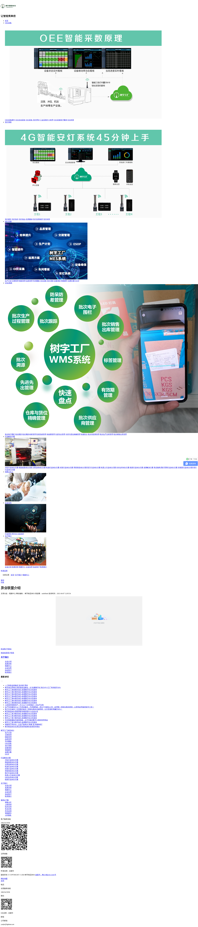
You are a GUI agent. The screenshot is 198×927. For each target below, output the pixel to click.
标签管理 (32, 434)
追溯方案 (71, 281)
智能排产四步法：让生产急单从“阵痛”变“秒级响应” (23, 724)
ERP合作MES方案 (122, 467)
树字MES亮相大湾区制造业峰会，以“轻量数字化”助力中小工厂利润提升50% (33, 687)
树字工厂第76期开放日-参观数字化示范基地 (21, 722)
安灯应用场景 (38, 219)
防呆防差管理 (41, 434)
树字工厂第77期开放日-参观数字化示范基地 (21, 718)
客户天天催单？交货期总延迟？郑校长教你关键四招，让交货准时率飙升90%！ (33, 709)
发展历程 (15, 567)
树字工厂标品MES (7, 730)
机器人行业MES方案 (108, 467)
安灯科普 (46, 219)
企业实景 (29, 567)
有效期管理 (51, 434)
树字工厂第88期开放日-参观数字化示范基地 (21, 690)
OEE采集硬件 (10, 120)
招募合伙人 (9, 472)
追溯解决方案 (148, 467)
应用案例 (29, 219)
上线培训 (8, 804)
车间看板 (36, 281)
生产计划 (8, 281)
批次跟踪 (18, 434)
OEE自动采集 (20, 120)
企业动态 (8, 503)
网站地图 (4, 878)
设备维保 (57, 281)
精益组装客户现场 (7, 653)
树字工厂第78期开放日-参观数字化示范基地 (21, 716)
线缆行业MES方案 (136, 467)
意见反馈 (8, 811)
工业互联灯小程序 (46, 120)
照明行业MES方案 (170, 467)
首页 (6, 21)
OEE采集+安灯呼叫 (33, 120)
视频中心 (22, 567)
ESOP (77, 281)
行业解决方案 (10, 436)
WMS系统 (8, 283)
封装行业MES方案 (66, 467)
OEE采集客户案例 (60, 120)
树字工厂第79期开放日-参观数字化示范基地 (21, 713)
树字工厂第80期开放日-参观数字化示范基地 (21, 703)
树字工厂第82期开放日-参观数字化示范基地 (21, 698)
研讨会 (14, 534)
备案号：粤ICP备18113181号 (45, 875)
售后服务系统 (159, 467)
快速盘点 (84, 434)
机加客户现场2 (6, 649)
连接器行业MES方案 (185, 467)
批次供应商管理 (93, 434)
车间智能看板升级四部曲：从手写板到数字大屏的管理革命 (26, 720)
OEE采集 (8, 23)
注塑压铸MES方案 (39, 467)
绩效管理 (22, 281)
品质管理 (29, 281)
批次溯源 (25, 434)
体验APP (8, 802)
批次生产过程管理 (106, 434)
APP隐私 (8, 815)
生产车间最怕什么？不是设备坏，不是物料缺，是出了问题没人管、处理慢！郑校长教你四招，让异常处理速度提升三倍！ (49, 707)
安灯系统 (8, 122)
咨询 (2, 881)
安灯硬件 (8, 219)
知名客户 (36, 567)
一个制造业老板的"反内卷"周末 (16, 685)
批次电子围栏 (10, 434)
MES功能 (8, 221)
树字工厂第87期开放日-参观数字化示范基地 (21, 692)
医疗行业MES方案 (94, 467)
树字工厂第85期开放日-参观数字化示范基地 (21, 694)
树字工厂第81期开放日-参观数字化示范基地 (21, 700)
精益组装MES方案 (25, 467)
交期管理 (15, 281)
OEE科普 (70, 120)
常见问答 (8, 809)
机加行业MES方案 (52, 467)
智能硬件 (64, 281)
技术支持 (8, 806)
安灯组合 (22, 219)
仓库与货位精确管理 (73, 434)
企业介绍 (8, 567)
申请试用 (4, 571)
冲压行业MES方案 (11, 467)
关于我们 (8, 536)
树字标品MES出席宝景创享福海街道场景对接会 (22, 726)
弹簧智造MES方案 (80, 467)
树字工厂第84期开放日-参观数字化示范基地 (21, 696)
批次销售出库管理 (120, 434)
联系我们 (43, 567)
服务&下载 (5, 800)
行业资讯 (8, 534)
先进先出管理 (60, 434)
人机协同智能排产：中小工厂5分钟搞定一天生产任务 (24, 705)
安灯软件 (15, 219)
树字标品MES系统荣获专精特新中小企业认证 (21, 711)
